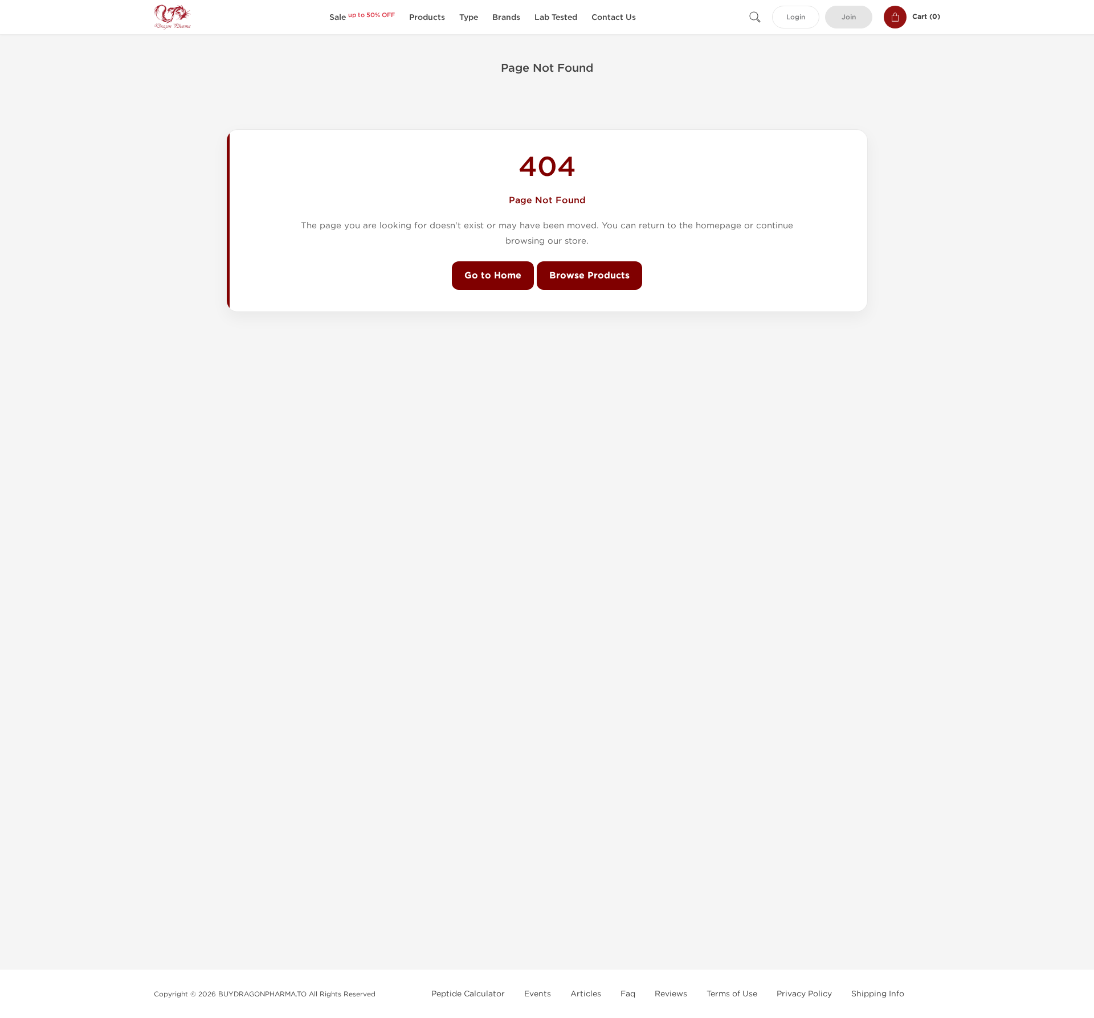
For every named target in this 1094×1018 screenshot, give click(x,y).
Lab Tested (555, 17)
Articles (585, 994)
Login (795, 17)
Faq (628, 994)
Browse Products (589, 275)
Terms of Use (732, 994)
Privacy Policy (804, 994)
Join (849, 17)
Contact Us (613, 17)
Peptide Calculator (468, 994)
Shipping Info (877, 994)
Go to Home (492, 275)
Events (537, 994)
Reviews (671, 994)
